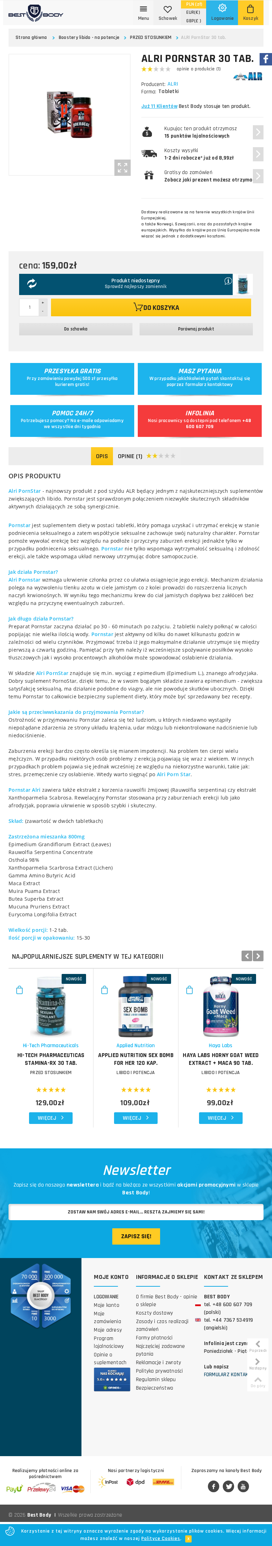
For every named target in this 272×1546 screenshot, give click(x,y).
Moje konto (106, 1305)
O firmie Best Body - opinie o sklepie (167, 1300)
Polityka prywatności (159, 1371)
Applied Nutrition (136, 1045)
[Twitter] (228, 1487)
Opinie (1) (130, 456)
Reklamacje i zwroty (158, 1362)
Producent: (153, 84)
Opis (102, 456)
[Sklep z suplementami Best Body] (35, 11)
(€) (193, 12)
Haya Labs (220, 1045)
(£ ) (193, 21)
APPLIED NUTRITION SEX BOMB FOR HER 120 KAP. (136, 1059)
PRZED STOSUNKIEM (150, 37)
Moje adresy (108, 1330)
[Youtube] (243, 1487)
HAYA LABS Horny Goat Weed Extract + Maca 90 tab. (221, 1059)
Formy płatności (154, 1337)
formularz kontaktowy (209, 384)
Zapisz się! (136, 1236)
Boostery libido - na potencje (89, 37)
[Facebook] (213, 1487)
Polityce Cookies (160, 1538)
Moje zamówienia (107, 1317)
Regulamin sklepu (156, 1379)
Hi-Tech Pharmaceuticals (51, 1045)
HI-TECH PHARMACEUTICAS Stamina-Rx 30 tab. (51, 1059)
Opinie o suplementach (110, 1358)
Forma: (148, 91)
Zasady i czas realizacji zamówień (162, 1325)
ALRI (173, 84)
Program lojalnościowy (109, 1342)
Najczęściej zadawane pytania (160, 1350)
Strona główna (31, 37)
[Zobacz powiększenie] (122, 168)
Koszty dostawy (154, 1313)
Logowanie (106, 1296)
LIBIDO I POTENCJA (136, 1072)
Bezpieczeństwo (155, 1388)
